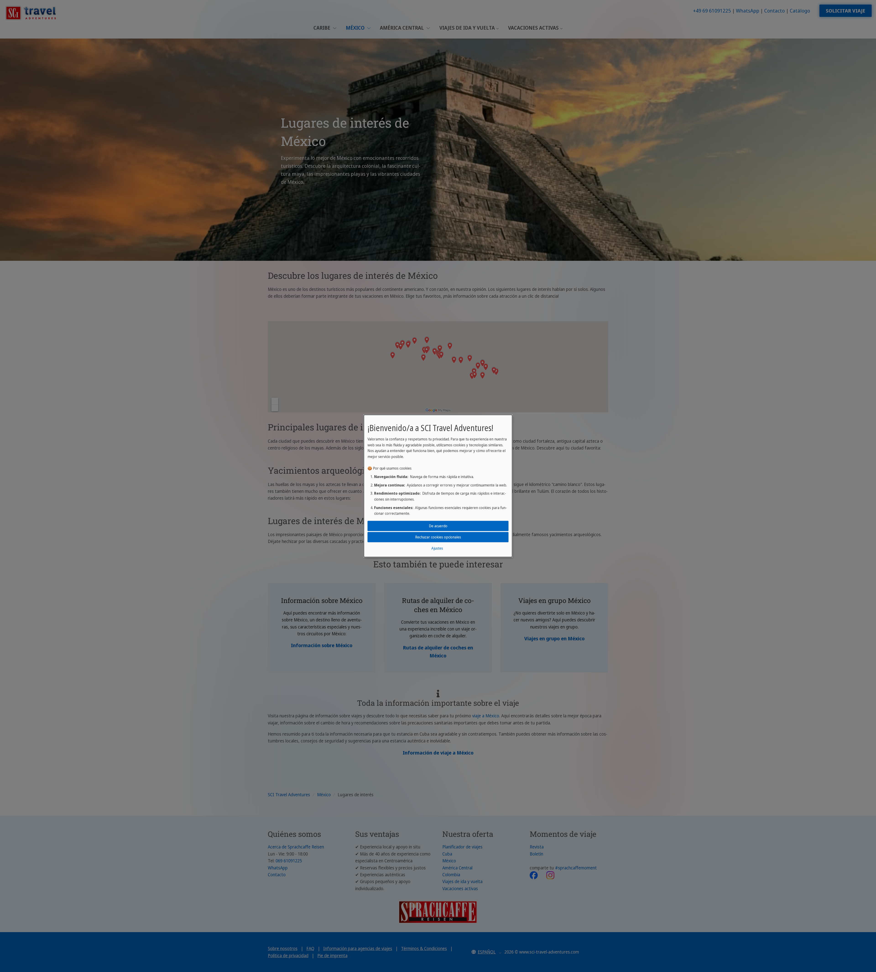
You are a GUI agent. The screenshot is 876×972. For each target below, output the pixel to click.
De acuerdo (438, 525)
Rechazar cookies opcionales (438, 537)
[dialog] (438, 486)
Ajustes (437, 548)
